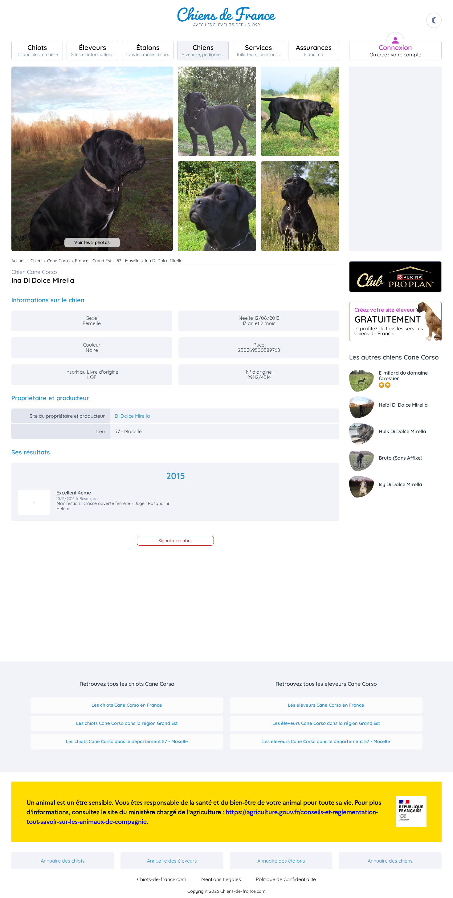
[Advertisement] (395, 159)
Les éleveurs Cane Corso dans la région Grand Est (326, 723)
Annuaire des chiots (63, 861)
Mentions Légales (221, 879)
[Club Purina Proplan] (395, 276)
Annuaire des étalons (281, 861)
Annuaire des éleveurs (172, 861)
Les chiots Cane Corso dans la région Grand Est (127, 723)
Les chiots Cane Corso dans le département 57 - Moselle (127, 741)
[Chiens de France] (226, 20)
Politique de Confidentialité (286, 879)
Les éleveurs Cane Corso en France (326, 705)
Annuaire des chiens (390, 861)
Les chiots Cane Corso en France (127, 705)
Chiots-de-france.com (161, 879)
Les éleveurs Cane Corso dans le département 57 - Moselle (326, 741)
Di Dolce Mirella (132, 416)
